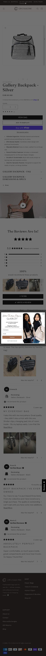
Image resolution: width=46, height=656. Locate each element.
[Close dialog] (43, 314)
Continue (12, 337)
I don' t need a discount (12, 341)
